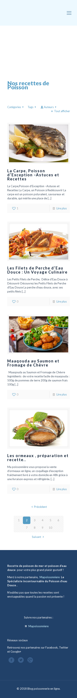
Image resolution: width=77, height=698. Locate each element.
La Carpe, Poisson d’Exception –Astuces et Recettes (33, 174)
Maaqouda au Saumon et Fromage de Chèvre (33, 363)
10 (50, 527)
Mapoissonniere (50, 577)
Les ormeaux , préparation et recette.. (38, 457)
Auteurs (49, 107)
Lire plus (61, 208)
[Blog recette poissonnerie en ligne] (38, 12)
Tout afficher (62, 111)
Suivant (36, 537)
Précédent (40, 506)
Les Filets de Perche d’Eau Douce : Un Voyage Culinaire (37, 270)
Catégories (14, 107)
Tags (30, 107)
